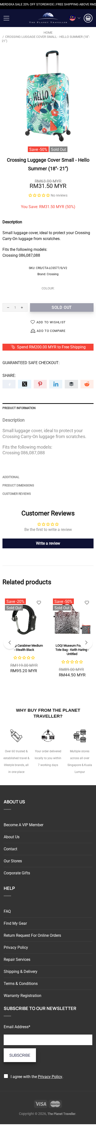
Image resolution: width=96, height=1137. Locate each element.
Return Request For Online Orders (32, 935)
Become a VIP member (23, 825)
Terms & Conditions (21, 983)
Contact (10, 849)
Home (48, 32)
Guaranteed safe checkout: (31, 362)
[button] (39, 195)
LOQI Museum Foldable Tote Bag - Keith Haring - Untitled (72, 650)
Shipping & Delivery (20, 971)
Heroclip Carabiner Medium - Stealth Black (24, 648)
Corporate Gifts (17, 873)
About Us (11, 837)
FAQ (7, 911)
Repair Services (17, 959)
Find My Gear (15, 923)
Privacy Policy (16, 947)
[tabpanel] (24, 638)
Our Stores (13, 861)
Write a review (48, 543)
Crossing (53, 274)
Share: (9, 375)
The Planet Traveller (48, 18)
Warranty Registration (22, 995)
